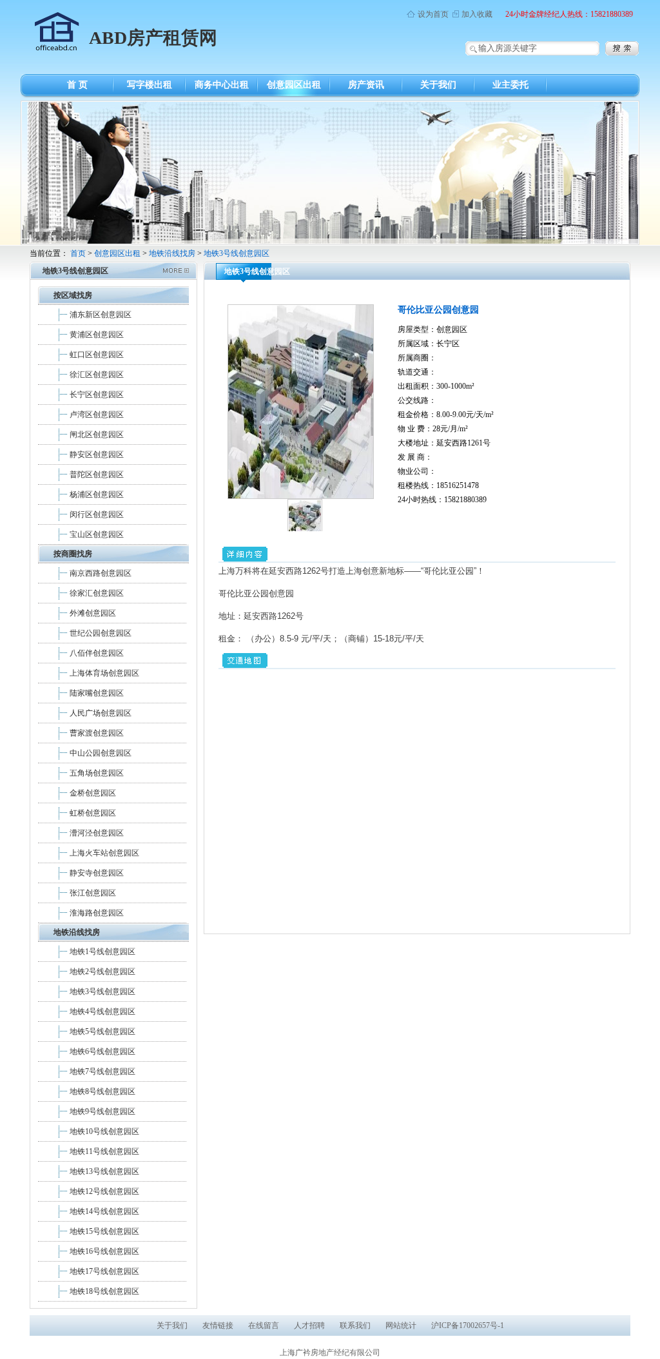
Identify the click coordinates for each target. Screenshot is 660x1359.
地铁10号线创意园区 (104, 1131)
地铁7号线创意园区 (102, 1071)
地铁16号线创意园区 (104, 1251)
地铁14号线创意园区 (104, 1211)
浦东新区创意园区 (100, 314)
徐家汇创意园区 (97, 593)
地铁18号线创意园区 (104, 1291)
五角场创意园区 (97, 772)
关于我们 (438, 85)
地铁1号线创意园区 (102, 951)
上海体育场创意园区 (104, 673)
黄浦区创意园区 (97, 334)
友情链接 (217, 1325)
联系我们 (355, 1325)
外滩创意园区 (93, 613)
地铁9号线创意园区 (102, 1111)
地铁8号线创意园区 (102, 1091)
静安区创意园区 (97, 454)
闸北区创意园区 (97, 434)
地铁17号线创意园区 (104, 1271)
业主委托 (510, 85)
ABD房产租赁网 (153, 38)
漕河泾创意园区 (97, 832)
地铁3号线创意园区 (236, 253)
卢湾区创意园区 (97, 414)
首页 (78, 253)
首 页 (77, 85)
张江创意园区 (93, 892)
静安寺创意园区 (97, 872)
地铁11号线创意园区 (104, 1151)
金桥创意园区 (93, 792)
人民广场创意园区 (100, 713)
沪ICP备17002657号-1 (467, 1325)
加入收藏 (476, 14)
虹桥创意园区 (93, 812)
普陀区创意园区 (97, 474)
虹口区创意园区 (97, 354)
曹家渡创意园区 (97, 733)
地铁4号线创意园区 (102, 1011)
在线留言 (263, 1325)
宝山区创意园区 (97, 534)
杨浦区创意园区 (97, 494)
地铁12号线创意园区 (104, 1191)
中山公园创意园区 (100, 753)
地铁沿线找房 (172, 253)
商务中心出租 (222, 85)
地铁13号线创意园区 (104, 1171)
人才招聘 (309, 1325)
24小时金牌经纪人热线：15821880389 (569, 14)
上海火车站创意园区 (104, 852)
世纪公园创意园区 (100, 633)
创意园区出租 (294, 85)
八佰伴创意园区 (97, 653)
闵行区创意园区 (97, 514)
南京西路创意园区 (100, 573)
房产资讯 (366, 85)
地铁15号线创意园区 (104, 1231)
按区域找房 (72, 295)
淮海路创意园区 (97, 912)
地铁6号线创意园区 (102, 1051)
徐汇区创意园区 (97, 374)
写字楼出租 (149, 85)
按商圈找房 (72, 553)
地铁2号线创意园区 (102, 971)
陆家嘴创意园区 (97, 693)
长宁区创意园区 (97, 394)
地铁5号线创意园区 (102, 1031)
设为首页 (433, 14)
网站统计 (400, 1325)
